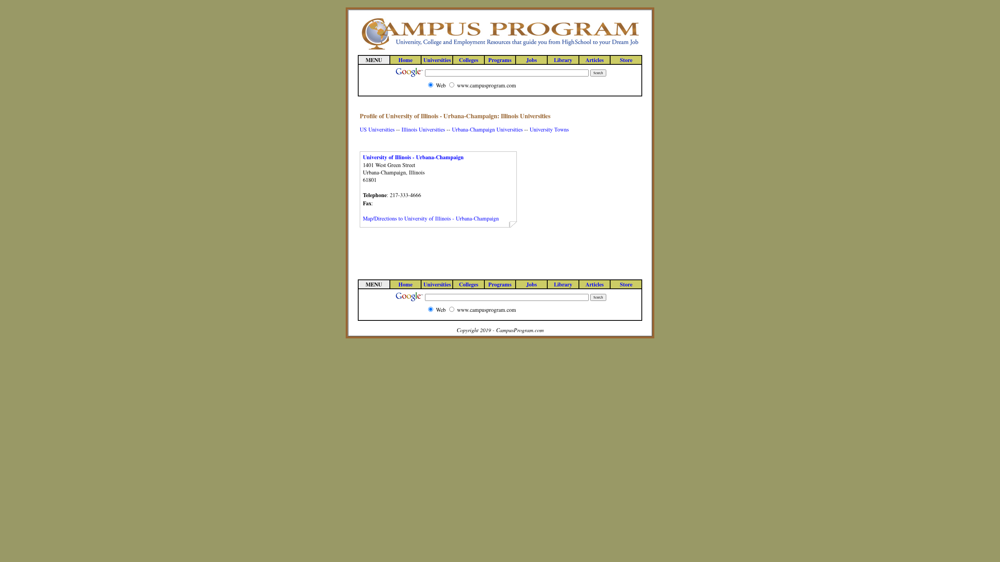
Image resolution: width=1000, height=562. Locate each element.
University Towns (549, 129)
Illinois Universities (423, 129)
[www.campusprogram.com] (500, 49)
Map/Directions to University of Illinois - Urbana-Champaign (431, 218)
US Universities (377, 129)
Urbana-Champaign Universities (487, 129)
